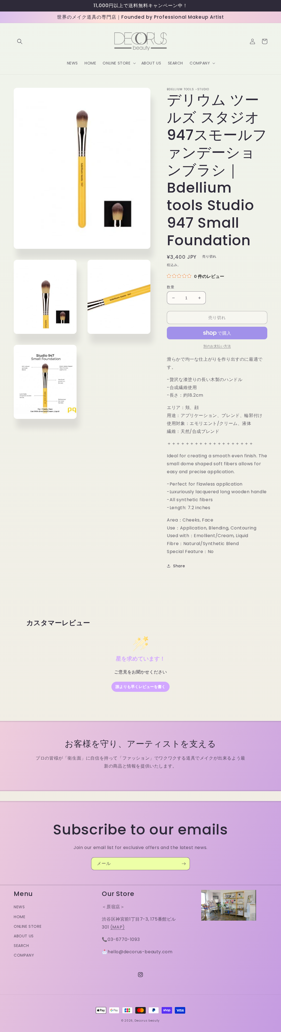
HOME (19, 917)
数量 (170, 287)
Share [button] (179, 566)
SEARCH (21, 945)
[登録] (184, 863)
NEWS (19, 907)
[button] (20, 41)
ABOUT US (24, 936)
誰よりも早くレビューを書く (140, 686)
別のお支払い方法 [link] (217, 346)
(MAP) (117, 927)
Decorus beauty (147, 1021)
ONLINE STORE (27, 926)
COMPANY (24, 955)
